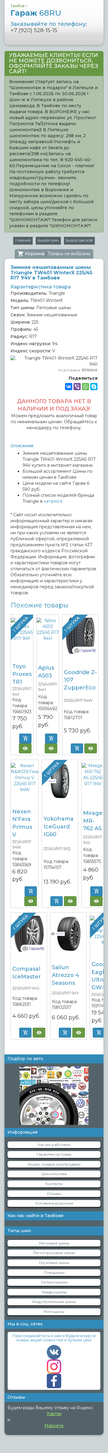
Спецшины (54, 1272)
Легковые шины (54, 1243)
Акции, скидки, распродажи (54, 1164)
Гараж (35, 13)
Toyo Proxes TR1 (22, 674)
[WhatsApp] (85, 386)
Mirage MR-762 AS (93, 821)
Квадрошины (54, 1292)
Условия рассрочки (54, 1203)
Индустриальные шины (54, 1301)
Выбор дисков (79, 241)
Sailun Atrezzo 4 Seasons (65, 975)
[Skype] (94, 386)
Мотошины (54, 1311)
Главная (23, 241)
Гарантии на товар (54, 1154)
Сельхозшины (54, 1282)
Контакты (54, 1183)
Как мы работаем (54, 1144)
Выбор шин (48, 241)
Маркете (54, 1425)
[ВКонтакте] (68, 386)
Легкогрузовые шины (54, 1252)
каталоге (53, 501)
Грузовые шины (54, 1262)
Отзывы (54, 1193)
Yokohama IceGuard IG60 (59, 826)
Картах (54, 1413)
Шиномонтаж (54, 1173)
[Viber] (77, 386)
